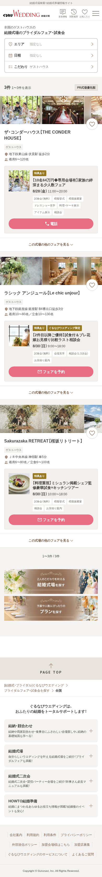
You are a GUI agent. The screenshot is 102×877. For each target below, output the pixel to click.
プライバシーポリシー (76, 835)
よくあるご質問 (83, 854)
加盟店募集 (82, 845)
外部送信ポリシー (24, 845)
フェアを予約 (54, 372)
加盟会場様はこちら (56, 845)
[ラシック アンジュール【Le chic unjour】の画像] (51, 271)
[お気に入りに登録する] (92, 124)
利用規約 (33, 835)
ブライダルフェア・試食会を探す (27, 690)
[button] (51, 199)
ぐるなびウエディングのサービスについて (37, 854)
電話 (54, 224)
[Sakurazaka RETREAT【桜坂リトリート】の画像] (51, 419)
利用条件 (50, 835)
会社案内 (16, 835)
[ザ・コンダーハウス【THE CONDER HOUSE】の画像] (51, 110)
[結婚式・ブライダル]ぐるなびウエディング (34, 685)
